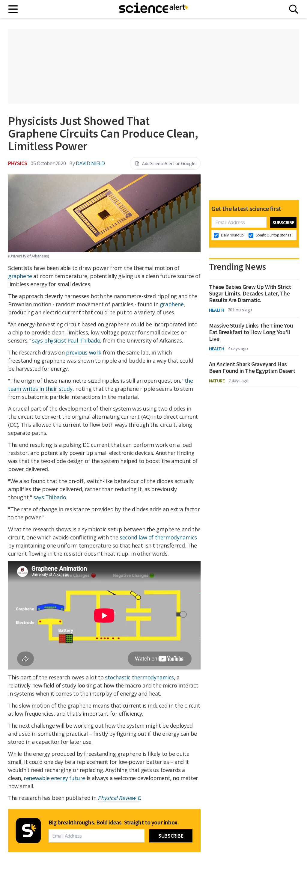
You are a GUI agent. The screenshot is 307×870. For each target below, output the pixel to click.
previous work (83, 352)
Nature (217, 381)
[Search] (293, 9)
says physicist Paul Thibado (66, 340)
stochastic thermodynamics (139, 677)
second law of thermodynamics (158, 537)
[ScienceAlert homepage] (153, 9)
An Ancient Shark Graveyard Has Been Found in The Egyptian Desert (252, 367)
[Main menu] (13, 9)
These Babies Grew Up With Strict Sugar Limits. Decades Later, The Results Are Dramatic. (250, 293)
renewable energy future (54, 778)
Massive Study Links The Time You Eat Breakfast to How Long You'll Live (251, 332)
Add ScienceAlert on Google (168, 163)
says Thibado (49, 497)
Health (216, 310)
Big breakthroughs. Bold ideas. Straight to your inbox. (114, 822)
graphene (20, 276)
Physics (17, 163)
